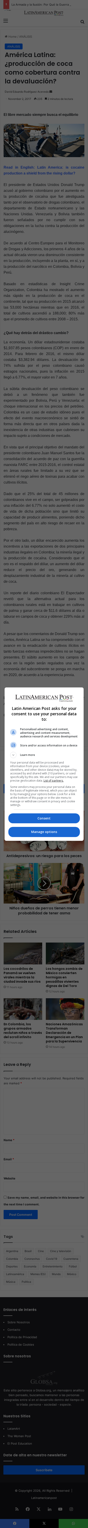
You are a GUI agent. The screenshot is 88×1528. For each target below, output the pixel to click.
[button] (44, 755)
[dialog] (44, 764)
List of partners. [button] (54, 780)
